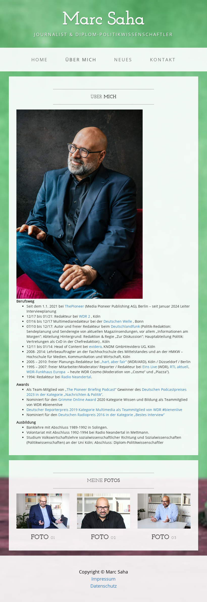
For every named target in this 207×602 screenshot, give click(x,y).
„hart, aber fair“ (113, 361)
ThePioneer (74, 306)
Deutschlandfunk (125, 326)
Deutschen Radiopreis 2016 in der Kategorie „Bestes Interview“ (111, 414)
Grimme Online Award (77, 399)
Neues (123, 60)
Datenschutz (103, 586)
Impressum (103, 579)
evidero (95, 346)
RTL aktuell (179, 366)
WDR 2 (85, 316)
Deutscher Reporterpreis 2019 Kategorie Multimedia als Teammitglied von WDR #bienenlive (104, 409)
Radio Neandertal (76, 376)
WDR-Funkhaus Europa (46, 371)
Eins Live (149, 366)
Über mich (80, 60)
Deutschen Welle (118, 321)
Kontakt (163, 60)
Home (39, 60)
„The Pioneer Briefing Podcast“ (90, 389)
